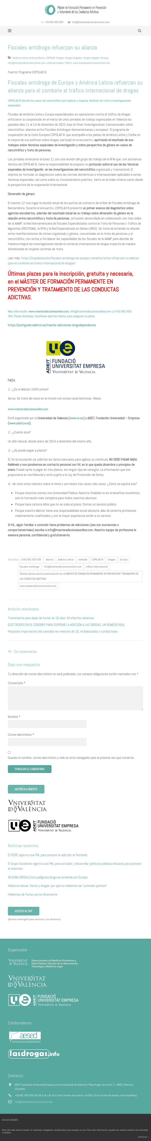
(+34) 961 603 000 (31, 559)
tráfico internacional (97, 566)
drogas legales (91, 57)
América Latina (20, 57)
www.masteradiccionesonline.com (91, 63)
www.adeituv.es (19, 423)
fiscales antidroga (29, 566)
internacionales (55, 63)
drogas (111, 559)
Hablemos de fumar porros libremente (32, 894)
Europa (104, 57)
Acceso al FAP (23, 911)
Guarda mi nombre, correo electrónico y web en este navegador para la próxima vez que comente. (71, 757)
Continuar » (143, 1136)
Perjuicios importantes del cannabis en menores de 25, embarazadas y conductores (63, 631)
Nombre (14, 717)
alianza (49, 559)
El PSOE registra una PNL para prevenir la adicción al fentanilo (47, 855)
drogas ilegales (73, 57)
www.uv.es (76, 418)
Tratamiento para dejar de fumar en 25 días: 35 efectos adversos (51, 618)
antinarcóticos (37, 57)
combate (82, 559)
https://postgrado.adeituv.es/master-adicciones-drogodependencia (52, 325)
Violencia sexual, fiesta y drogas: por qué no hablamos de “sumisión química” (57, 886)
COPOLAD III (97, 559)
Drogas (60, 57)
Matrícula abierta (26, 789)
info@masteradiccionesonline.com (91, 22)
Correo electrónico (21, 734)
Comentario (16, 683)
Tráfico (68, 63)
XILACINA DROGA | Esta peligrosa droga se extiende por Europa (47, 877)
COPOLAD (50, 57)
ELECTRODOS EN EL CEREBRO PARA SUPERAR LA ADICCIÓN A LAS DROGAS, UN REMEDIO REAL (66, 625)
